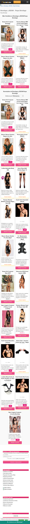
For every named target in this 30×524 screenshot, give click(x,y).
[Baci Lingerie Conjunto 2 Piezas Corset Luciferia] (7, 318)
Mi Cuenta (17, 2)
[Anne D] (22, 180)
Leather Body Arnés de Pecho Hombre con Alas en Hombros (7, 378)
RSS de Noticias (7, 487)
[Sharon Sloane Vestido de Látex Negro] (8, 248)
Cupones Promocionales (8, 478)
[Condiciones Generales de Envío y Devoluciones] (14, 515)
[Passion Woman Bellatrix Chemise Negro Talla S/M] (8, 211)
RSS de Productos (8, 489)
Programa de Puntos (7, 476)
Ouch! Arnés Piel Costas (22, 377)
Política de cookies (7, 505)
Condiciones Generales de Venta (10, 500)
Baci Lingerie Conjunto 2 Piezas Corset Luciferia (7, 307)
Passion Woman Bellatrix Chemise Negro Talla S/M (7, 201)
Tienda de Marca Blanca (8, 485)
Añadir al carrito (8, 52)
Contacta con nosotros (8, 471)
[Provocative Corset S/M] (22, 66)
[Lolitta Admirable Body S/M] (7, 180)
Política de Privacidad (7, 504)
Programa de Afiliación (8, 483)
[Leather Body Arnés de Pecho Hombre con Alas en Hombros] (8, 388)
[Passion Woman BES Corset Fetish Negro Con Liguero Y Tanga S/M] (22, 35)
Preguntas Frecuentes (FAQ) (9, 475)
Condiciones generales (8, 499)
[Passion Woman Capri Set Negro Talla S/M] (22, 315)
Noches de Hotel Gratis (8, 480)
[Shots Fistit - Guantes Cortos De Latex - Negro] (22, 350)
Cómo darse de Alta (7, 473)
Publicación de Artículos (8, 481)
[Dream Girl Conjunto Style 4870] (7, 283)
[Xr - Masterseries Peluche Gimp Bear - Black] (22, 248)
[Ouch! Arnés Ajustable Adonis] (22, 210)
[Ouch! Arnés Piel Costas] (22, 385)
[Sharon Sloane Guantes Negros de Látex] (7, 68)
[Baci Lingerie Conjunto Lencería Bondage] (15, 424)
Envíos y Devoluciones (8, 502)
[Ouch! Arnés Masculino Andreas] (8, 350)
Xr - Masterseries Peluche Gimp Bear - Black (22, 237)
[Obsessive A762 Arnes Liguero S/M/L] (22, 281)
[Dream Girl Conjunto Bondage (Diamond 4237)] (8, 33)
